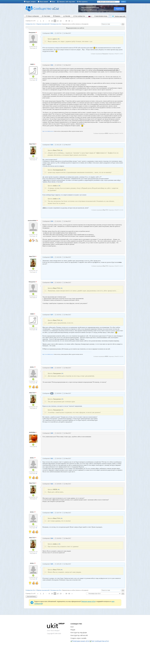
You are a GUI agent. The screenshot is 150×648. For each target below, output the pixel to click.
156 (52, 282)
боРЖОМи (32, 432)
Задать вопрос (31, 1)
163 (52, 512)
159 (52, 393)
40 (69, 21)
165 (52, 564)
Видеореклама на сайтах (68, 24)
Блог (53, 1)
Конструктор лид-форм (79, 632)
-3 (36, 236)
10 (52, 21)
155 (52, 257)
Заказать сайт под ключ (67, 1)
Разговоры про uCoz (56, 24)
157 (52, 314)
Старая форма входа (100, 16)
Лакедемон (32, 32)
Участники (47, 16)
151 (52, 33)
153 (52, 144)
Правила (57, 16)
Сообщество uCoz (30, 24)
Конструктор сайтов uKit (79, 635)
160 (52, 433)
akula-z (32, 367)
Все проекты (83, 1)
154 (52, 221)
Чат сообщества (80, 16)
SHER (32, 64)
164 (52, 538)
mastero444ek (32, 220)
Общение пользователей (42, 24)
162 (52, 484)
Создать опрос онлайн (78, 638)
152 (52, 65)
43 (36, 382)
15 (36, 80)
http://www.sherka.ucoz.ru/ (48, 131)
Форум (73, 630)
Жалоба (67, 16)
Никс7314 (32, 144)
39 (66, 21)
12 (58, 21)
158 (52, 367)
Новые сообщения (33, 16)
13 (60, 21)
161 (52, 458)
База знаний (44, 1)
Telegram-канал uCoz (88, 601)
